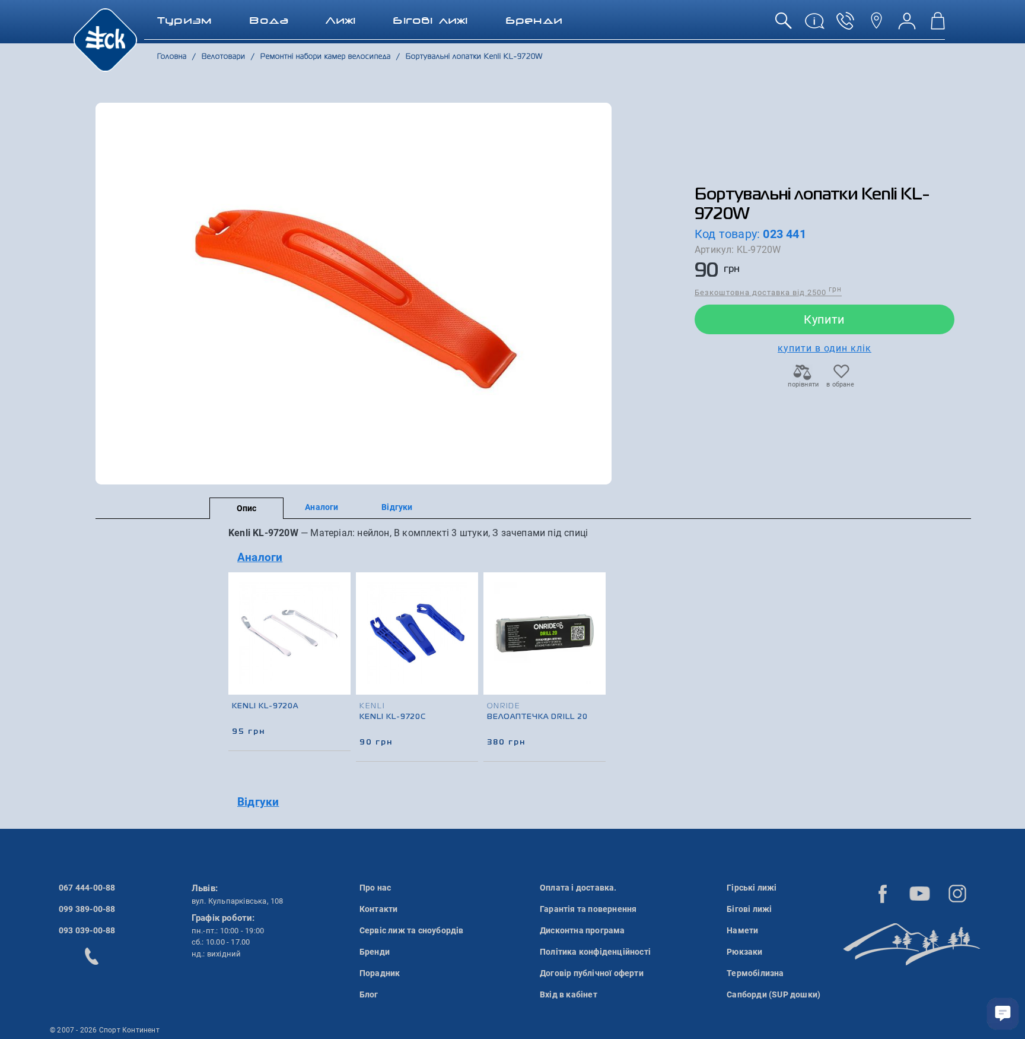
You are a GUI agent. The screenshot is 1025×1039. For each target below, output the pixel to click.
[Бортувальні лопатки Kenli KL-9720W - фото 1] (354, 294)
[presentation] (597, 648)
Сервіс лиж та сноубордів (411, 930)
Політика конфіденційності (595, 951)
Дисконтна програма (582, 930)
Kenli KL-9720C (392, 717)
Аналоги (321, 507)
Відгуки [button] (258, 802)
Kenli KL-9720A (265, 706)
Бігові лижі (749, 909)
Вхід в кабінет (568, 994)
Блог (368, 994)
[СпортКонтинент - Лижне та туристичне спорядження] (105, 39)
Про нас (375, 887)
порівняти (802, 384)
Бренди (374, 951)
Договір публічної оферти (592, 973)
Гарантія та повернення (588, 909)
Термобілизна (755, 973)
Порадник (379, 973)
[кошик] (937, 25)
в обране (840, 384)
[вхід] (907, 25)
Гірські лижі (751, 887)
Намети (742, 930)
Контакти (378, 909)
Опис (247, 508)
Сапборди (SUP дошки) (773, 994)
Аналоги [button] (259, 557)
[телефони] (845, 25)
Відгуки (396, 507)
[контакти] (876, 25)
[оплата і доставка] (814, 25)
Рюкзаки (744, 951)
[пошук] (783, 25)
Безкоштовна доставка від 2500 (768, 292)
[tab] (431, 557)
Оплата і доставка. (578, 887)
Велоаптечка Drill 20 (537, 717)
